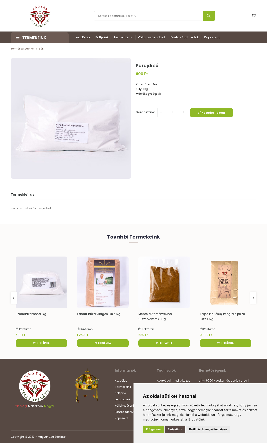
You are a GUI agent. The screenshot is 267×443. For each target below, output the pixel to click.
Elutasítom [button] (175, 429)
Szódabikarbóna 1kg (31, 314)
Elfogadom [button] (153, 429)
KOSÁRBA (43, 343)
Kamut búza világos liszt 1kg (98, 314)
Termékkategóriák (22, 48)
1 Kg (145, 89)
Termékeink (123, 387)
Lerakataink (123, 37)
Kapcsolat (212, 37)
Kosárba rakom (213, 113)
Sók (41, 48)
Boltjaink (101, 37)
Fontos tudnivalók (184, 37)
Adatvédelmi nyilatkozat (173, 381)
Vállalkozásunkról (151, 37)
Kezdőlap (83, 37)
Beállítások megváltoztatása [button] (208, 429)
